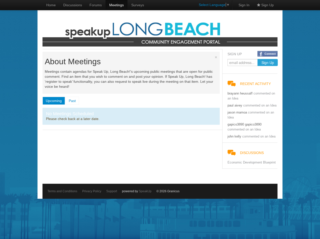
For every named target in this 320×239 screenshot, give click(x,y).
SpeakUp (145, 191)
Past (72, 101)
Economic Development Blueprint (252, 162)
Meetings (116, 5)
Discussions (72, 5)
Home (51, 5)
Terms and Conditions (62, 191)
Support (111, 191)
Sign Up (267, 5)
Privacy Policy (91, 191)
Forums (96, 5)
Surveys (137, 5)
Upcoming (54, 101)
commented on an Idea (259, 105)
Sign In (244, 5)
